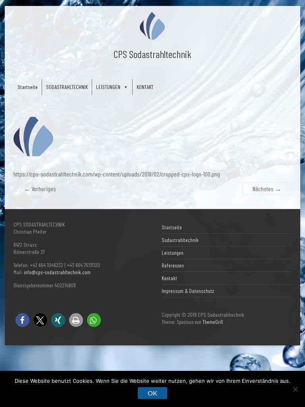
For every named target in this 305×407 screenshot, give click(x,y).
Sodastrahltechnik (180, 239)
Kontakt (169, 278)
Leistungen (172, 252)
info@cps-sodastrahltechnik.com (57, 272)
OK (152, 393)
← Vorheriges (40, 188)
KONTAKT (145, 86)
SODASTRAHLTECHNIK (67, 86)
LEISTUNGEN (108, 86)
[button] (22, 320)
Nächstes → (267, 188)
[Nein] (295, 389)
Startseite (27, 86)
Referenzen (173, 265)
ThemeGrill (213, 322)
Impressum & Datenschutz (188, 290)
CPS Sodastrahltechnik (152, 54)
